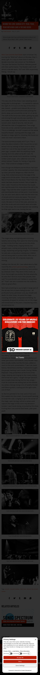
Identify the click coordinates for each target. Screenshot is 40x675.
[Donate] (20, 335)
